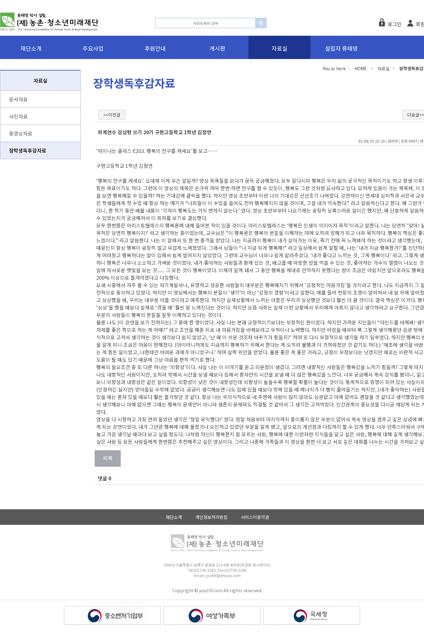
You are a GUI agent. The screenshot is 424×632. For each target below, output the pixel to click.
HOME (360, 68)
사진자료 (18, 116)
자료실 (383, 68)
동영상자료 (20, 133)
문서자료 (18, 99)
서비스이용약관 (255, 517)
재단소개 (174, 517)
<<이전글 (111, 115)
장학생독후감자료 (27, 150)
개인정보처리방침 (211, 517)
